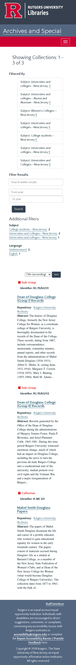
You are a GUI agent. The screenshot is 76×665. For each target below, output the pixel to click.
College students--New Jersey (28, 229)
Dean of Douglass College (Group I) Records (36, 298)
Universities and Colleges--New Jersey (33, 233)
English (13, 254)
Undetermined (18, 249)
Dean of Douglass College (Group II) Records (36, 404)
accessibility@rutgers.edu (30, 634)
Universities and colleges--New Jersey (33, 237)
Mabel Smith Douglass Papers (33, 509)
